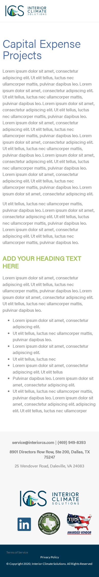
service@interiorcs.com (33, 442)
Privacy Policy (49, 557)
